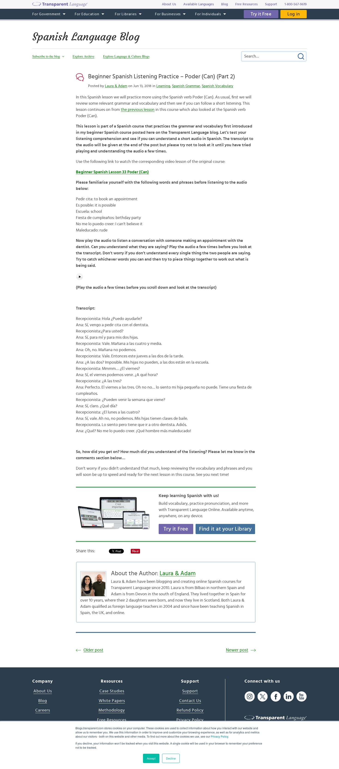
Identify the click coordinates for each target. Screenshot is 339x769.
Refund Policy (190, 710)
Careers (42, 710)
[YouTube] (301, 696)
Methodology (111, 710)
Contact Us (190, 701)
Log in (293, 14)
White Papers (112, 701)
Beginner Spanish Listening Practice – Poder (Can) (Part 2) (161, 76)
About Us (42, 691)
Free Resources (111, 720)
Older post (93, 650)
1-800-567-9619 (296, 4)
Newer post (237, 650)
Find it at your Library (225, 529)
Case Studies (111, 691)
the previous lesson (138, 110)
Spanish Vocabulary (217, 86)
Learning (163, 86)
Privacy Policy (219, 736)
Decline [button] (171, 758)
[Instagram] (249, 696)
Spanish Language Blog (86, 36)
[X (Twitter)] (262, 696)
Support (190, 691)
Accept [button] (151, 758)
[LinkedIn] (288, 696)
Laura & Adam (116, 86)
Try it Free (261, 14)
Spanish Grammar (186, 86)
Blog (42, 701)
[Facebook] (276, 696)
